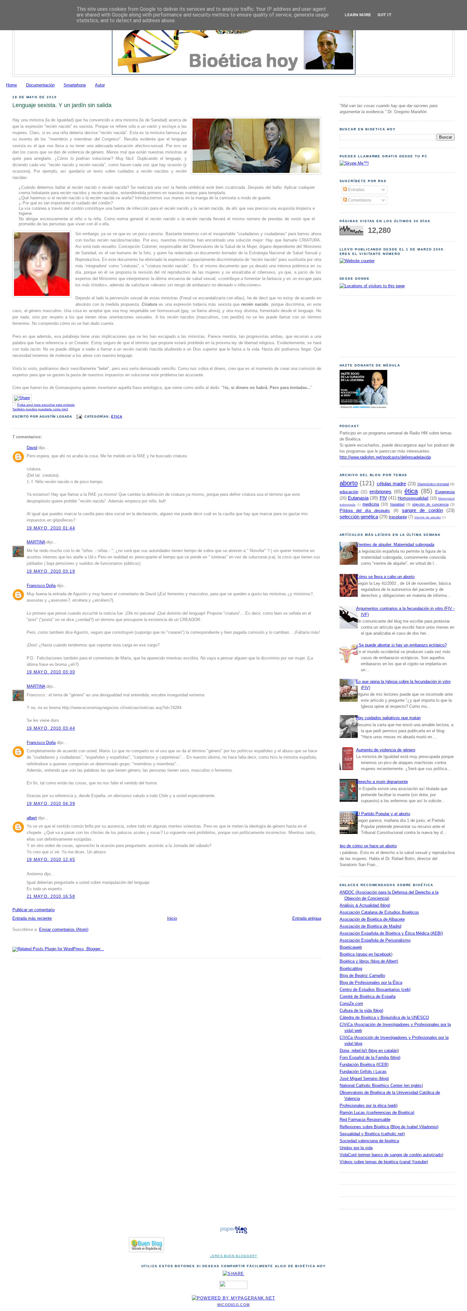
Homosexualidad (413, 498)
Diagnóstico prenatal (433, 484)
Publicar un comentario (33, 910)
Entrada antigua (306, 918)
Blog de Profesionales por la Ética (371, 982)
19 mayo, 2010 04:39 (51, 804)
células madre (391, 483)
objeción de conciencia (430, 504)
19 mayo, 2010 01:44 (51, 528)
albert (32, 818)
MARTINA (36, 542)
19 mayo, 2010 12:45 (51, 859)
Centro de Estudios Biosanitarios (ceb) (375, 989)
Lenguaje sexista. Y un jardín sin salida (62, 105)
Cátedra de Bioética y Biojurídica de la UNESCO (384, 1017)
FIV (383, 498)
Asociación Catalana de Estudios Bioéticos (379, 912)
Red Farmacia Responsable (365, 1119)
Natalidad (397, 504)
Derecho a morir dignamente (382, 782)
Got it (384, 14)
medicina (370, 504)
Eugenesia (445, 492)
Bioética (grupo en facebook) (366, 954)
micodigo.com (233, 1305)
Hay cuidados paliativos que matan (388, 718)
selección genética (359, 516)
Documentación (40, 85)
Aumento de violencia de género (385, 750)
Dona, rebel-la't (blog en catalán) (369, 1050)
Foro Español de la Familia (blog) (370, 1057)
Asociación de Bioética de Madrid (370, 926)
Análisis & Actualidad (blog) (365, 905)
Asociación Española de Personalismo (375, 940)
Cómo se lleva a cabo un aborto (385, 577)
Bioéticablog (351, 968)
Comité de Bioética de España (368, 996)
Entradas (356, 190)
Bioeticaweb (351, 947)
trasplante (398, 517)
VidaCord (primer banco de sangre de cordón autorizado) (391, 1155)
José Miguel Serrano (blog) (364, 1078)
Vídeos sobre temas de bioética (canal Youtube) (384, 1162)
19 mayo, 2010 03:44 (51, 728)
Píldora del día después (365, 511)
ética (116, 416)
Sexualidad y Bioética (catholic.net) (372, 1134)
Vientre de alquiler (427, 517)
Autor (100, 85)
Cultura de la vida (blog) (361, 1010)
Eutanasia (358, 498)
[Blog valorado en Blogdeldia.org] (146, 1245)
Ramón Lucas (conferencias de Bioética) (377, 1112)
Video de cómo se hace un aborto (366, 846)
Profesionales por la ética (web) (368, 1105)
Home (11, 85)
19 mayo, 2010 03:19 (51, 571)
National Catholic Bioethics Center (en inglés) (381, 1085)
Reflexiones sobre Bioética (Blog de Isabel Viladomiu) (389, 1127)
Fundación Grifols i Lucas (363, 1071)
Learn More (358, 14)
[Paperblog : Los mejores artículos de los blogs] (233, 1234)
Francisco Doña (41, 586)
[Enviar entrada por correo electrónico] (79, 416)
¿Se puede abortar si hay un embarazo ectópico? (401, 645)
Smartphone (75, 85)
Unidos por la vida (356, 1148)
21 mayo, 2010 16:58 (51, 896)
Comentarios (359, 200)
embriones (380, 491)
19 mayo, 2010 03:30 (51, 672)
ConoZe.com (351, 1003)
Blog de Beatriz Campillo (362, 975)
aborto (349, 483)
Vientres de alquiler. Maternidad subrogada (395, 545)
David (32, 448)
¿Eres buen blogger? (233, 1256)
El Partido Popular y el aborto (383, 814)
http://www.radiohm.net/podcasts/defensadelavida (385, 457)
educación (349, 492)
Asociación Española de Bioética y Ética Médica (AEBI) (391, 933)
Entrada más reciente (32, 918)
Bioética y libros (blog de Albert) (369, 961)
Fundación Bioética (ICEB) (364, 1064)
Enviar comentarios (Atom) (63, 929)
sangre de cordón (422, 510)
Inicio (172, 918)
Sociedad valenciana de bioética (369, 1141)
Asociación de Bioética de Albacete (372, 919)
